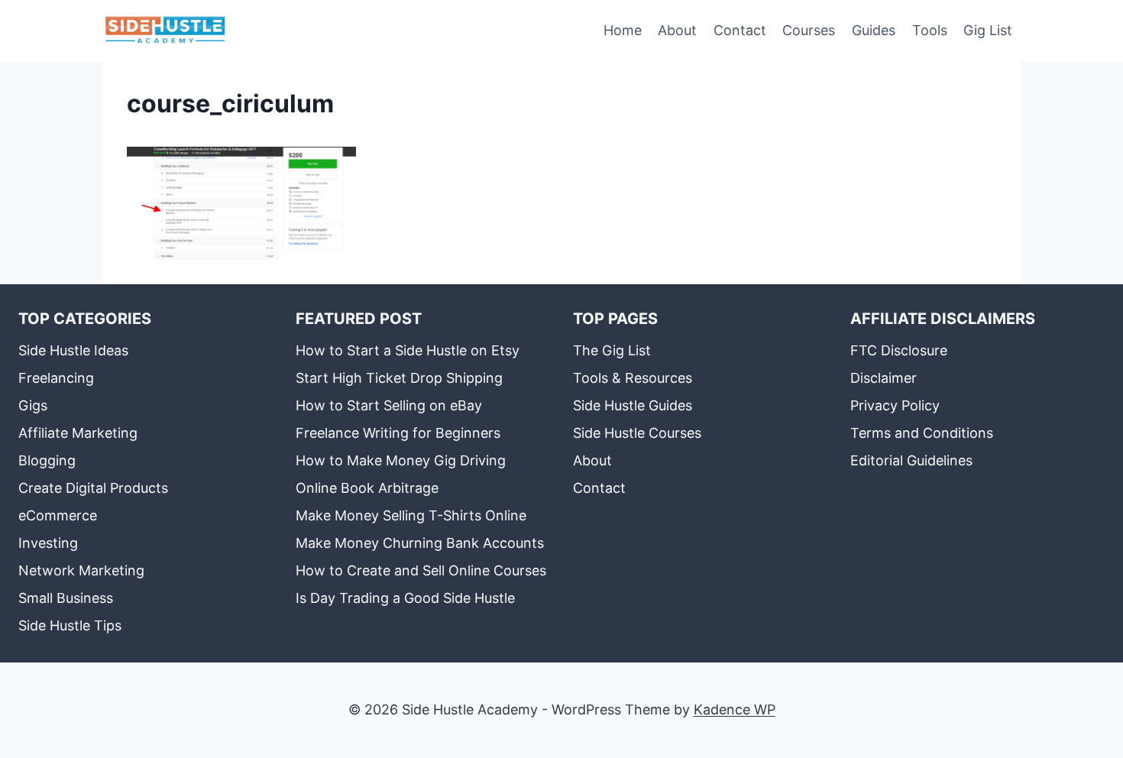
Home (623, 30)
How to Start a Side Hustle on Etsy (407, 350)
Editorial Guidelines (911, 460)
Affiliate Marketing (78, 433)
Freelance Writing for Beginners (398, 433)
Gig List (987, 30)
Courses (808, 30)
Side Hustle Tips (69, 625)
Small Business (65, 598)
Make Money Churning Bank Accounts (420, 543)
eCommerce (57, 515)
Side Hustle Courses (637, 433)
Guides (873, 30)
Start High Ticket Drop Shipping (399, 378)
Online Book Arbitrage (367, 488)
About (677, 30)
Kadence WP (734, 709)
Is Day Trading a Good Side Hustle (405, 598)
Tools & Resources (632, 378)
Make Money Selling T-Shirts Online (411, 515)
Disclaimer (883, 378)
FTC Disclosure (898, 350)
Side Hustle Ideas (73, 350)
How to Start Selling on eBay (389, 405)
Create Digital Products (93, 488)
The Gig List (612, 350)
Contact (740, 30)
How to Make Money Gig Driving (401, 460)
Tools (929, 30)
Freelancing (56, 378)
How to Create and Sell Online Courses (421, 570)
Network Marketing (81, 570)
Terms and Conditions (921, 433)
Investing (48, 543)
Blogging (47, 460)
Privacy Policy (895, 405)
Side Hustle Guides (632, 405)
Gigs (32, 405)
